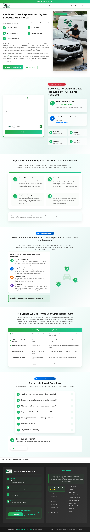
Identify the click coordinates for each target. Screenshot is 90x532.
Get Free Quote (31, 67)
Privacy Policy (72, 529)
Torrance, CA (72, 508)
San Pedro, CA (72, 503)
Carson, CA (53, 493)
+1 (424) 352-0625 (48, 1)
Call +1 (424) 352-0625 (19, 448)
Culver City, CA (54, 499)
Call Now (16, 514)
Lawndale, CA (72, 486)
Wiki (52, 529)
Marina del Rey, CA (73, 495)
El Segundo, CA (54, 501)
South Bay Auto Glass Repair (24, 471)
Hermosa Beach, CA (56, 510)
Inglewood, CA (54, 512)
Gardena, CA (54, 504)
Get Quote (23, 132)
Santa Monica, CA (73, 506)
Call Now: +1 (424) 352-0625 (14, 67)
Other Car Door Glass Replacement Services (14, 459)
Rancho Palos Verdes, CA (75, 497)
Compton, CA (54, 496)
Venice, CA (71, 511)
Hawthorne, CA (54, 507)
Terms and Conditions (61, 529)
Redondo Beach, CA (74, 500)
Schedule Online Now (62, 122)
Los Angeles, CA (73, 492)
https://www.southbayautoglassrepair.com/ (21, 489)
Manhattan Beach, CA (58, 488)
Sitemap (80, 529)
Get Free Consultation (39, 448)
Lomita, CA (71, 489)
